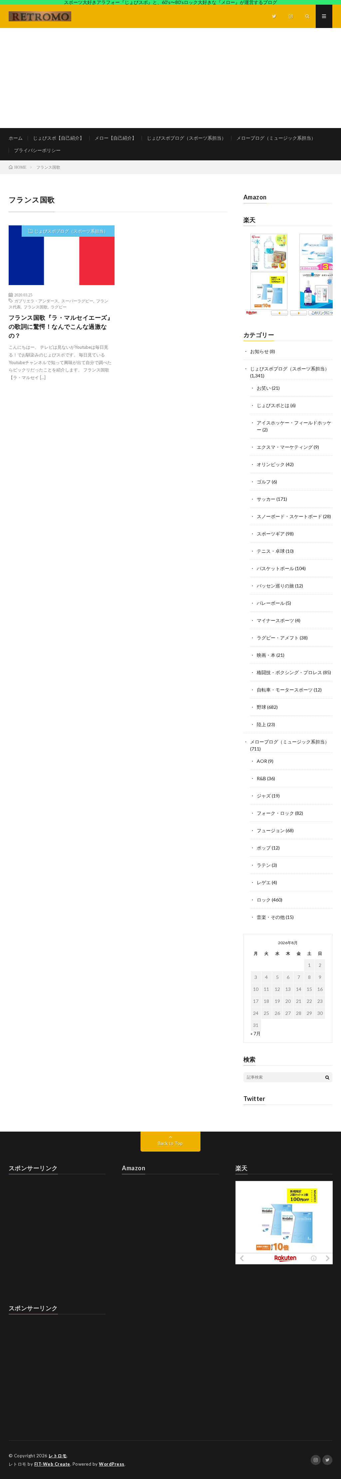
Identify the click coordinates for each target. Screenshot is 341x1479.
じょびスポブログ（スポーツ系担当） (186, 138)
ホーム (16, 138)
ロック (264, 900)
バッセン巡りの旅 (275, 585)
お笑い (264, 388)
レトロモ (58, 1455)
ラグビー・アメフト (278, 637)
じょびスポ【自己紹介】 (58, 138)
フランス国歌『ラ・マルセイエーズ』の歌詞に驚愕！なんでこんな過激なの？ (61, 326)
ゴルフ (264, 481)
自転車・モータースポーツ (285, 689)
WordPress (112, 1464)
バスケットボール (275, 568)
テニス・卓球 (271, 551)
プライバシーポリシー (37, 150)
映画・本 (266, 655)
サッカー (266, 499)
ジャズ (264, 796)
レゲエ (264, 882)
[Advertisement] (170, 78)
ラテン (264, 865)
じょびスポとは (273, 405)
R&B (261, 778)
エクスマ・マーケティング (285, 447)
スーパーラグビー (77, 301)
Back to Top (170, 1143)
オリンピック (271, 464)
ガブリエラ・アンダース (36, 301)
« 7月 (255, 1033)
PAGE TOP (327, 1427)
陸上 (261, 724)
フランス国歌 (36, 307)
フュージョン (271, 830)
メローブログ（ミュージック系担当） (276, 138)
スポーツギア (271, 533)
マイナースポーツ (275, 620)
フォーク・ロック (275, 813)
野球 (261, 707)
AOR (262, 761)
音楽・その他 (271, 917)
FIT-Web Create (52, 1464)
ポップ (264, 848)
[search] (327, 1077)
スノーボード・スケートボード (289, 516)
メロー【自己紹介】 (116, 138)
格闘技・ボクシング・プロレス (289, 672)
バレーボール (271, 603)
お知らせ (259, 351)
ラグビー (59, 307)
